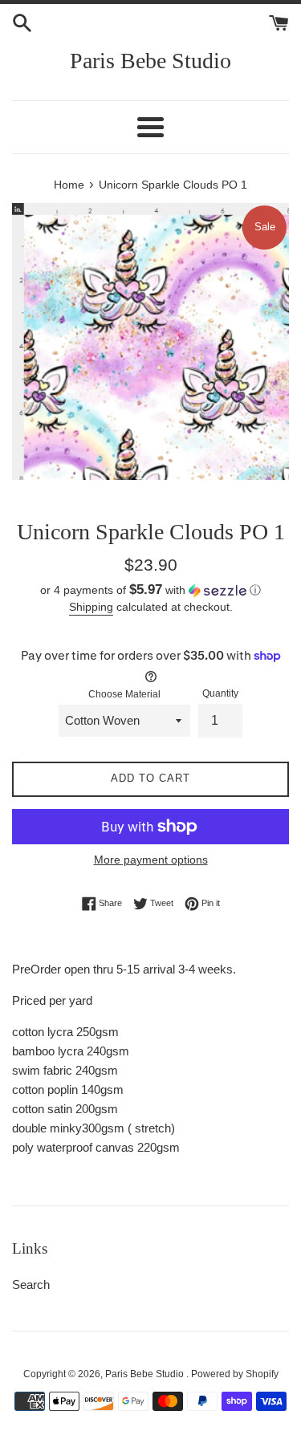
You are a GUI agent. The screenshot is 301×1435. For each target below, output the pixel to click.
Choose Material (124, 694)
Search (31, 1284)
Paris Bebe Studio (150, 60)
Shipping (91, 606)
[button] (150, 590)
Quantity (220, 693)
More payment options (151, 859)
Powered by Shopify (235, 1374)
